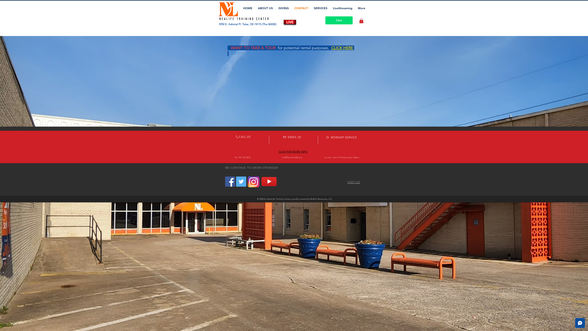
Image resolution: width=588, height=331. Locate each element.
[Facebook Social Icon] (230, 182)
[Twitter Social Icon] (241, 182)
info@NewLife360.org (292, 157)
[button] (361, 20)
